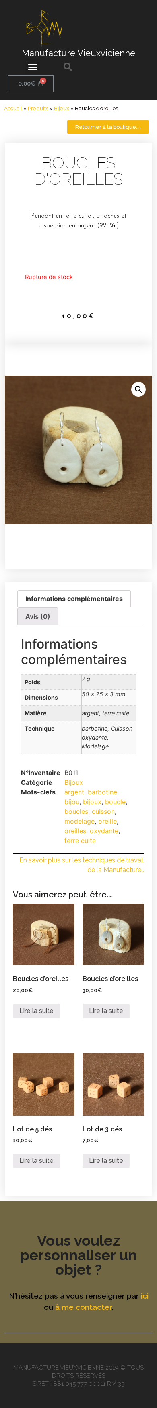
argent (74, 792)
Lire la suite (36, 1011)
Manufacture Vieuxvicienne (78, 53)
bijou (71, 802)
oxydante (104, 831)
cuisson (103, 811)
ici (145, 1295)
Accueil (13, 108)
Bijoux (61, 108)
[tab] (74, 599)
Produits (38, 108)
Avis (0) (37, 616)
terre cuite (80, 840)
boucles (76, 811)
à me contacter (83, 1307)
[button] (33, 67)
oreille (107, 821)
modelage (79, 821)
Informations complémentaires (74, 599)
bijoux (92, 802)
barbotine (102, 792)
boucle (115, 802)
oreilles (75, 831)
